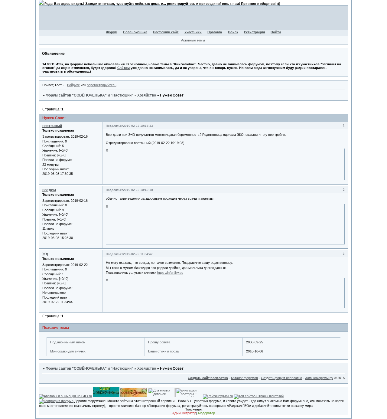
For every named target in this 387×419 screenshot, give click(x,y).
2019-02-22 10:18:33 (138, 125)
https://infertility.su (170, 272)
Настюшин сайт (165, 32)
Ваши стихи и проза (163, 351)
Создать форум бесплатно (281, 378)
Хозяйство (146, 95)
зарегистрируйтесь (101, 85)
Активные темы (193, 40)
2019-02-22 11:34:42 (138, 254)
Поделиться (114, 125)
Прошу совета (159, 342)
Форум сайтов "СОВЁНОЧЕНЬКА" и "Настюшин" (89, 95)
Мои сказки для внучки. (68, 351)
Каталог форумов (244, 378)
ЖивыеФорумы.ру (319, 378)
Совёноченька (135, 32)
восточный (52, 126)
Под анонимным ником (68, 342)
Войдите (73, 85)
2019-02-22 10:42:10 (138, 189)
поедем (49, 190)
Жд (45, 254)
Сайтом (123, 68)
